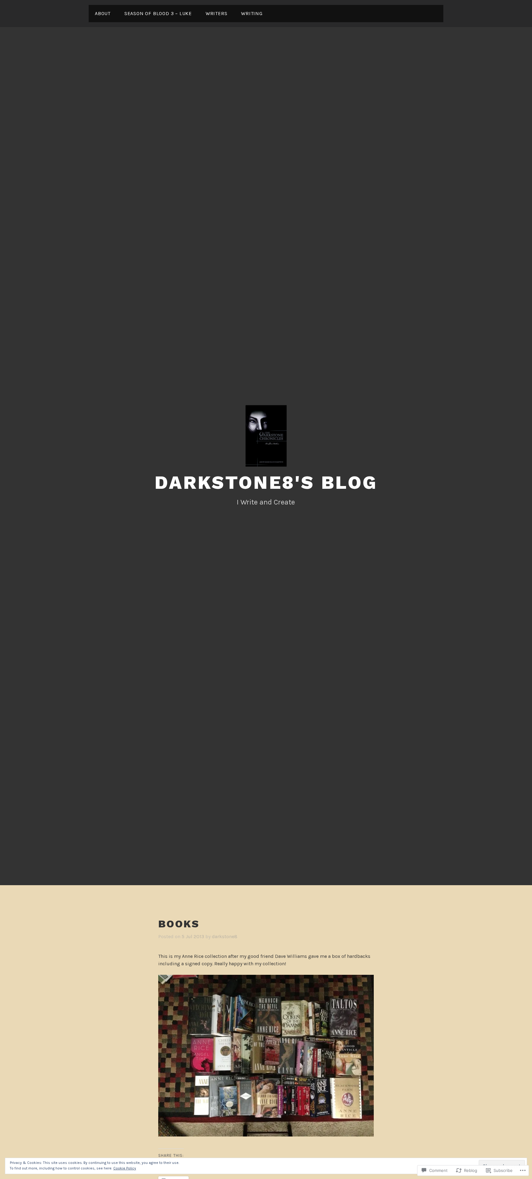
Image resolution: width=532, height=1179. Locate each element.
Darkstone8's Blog (266, 482)
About (103, 13)
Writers (217, 13)
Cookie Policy (124, 1168)
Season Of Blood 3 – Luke (158, 13)
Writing (252, 13)
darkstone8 (224, 936)
